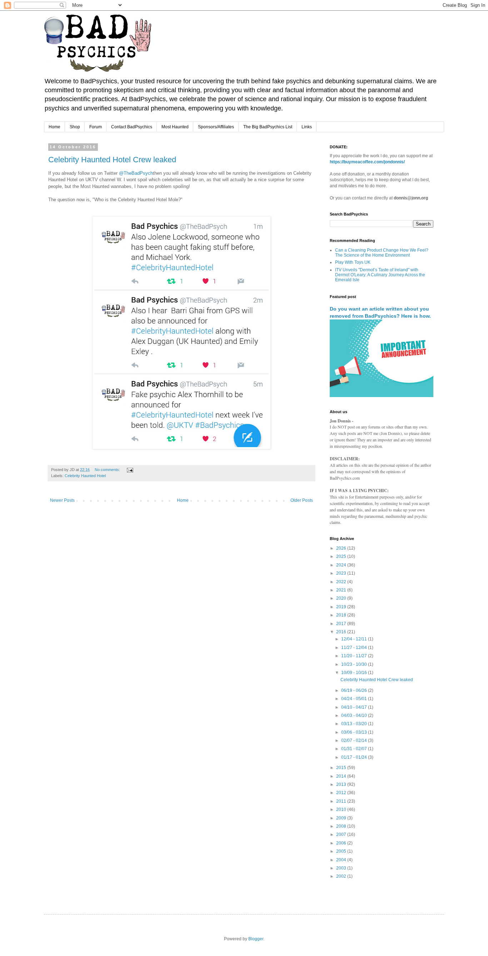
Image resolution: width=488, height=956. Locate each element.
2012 (341, 792)
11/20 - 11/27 (354, 655)
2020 (341, 598)
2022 (341, 581)
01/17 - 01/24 (354, 757)
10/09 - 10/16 (354, 672)
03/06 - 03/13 (354, 732)
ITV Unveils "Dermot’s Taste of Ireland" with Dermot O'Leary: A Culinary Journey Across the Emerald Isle (380, 275)
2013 (341, 784)
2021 (341, 590)
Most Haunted (175, 126)
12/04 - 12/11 (354, 639)
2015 (341, 767)
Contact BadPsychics (131, 126)
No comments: (108, 469)
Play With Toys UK (352, 262)
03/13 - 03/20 (354, 723)
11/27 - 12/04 (354, 647)
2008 (341, 826)
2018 (341, 615)
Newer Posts (62, 500)
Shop (75, 126)
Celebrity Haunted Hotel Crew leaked (112, 159)
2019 (341, 606)
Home (54, 126)
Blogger (255, 938)
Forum (95, 126)
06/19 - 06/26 (354, 690)
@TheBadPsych (136, 173)
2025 (341, 556)
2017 (341, 623)
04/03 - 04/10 (354, 715)
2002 (341, 876)
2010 (341, 809)
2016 (341, 631)
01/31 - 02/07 (354, 748)
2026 (341, 548)
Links (307, 126)
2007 (341, 834)
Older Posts (301, 500)
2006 (341, 843)
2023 (341, 573)
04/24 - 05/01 (354, 698)
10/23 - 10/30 (354, 664)
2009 (341, 818)
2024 (341, 565)
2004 (341, 859)
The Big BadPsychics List (267, 126)
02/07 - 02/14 (354, 740)
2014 (341, 776)
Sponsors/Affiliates (216, 126)
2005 (341, 851)
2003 (341, 868)
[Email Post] (129, 469)
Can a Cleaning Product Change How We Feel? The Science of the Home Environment (381, 253)
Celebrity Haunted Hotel (85, 476)
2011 (341, 801)
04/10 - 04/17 (354, 707)
